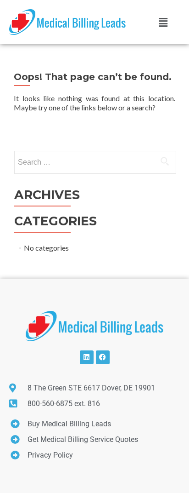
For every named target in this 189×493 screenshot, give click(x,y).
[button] (163, 22)
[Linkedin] (87, 357)
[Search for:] (94, 162)
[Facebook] (103, 357)
